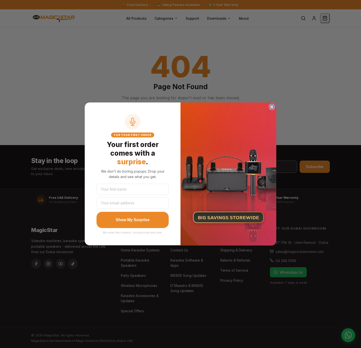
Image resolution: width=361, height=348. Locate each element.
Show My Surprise (133, 220)
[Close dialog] (271, 106)
